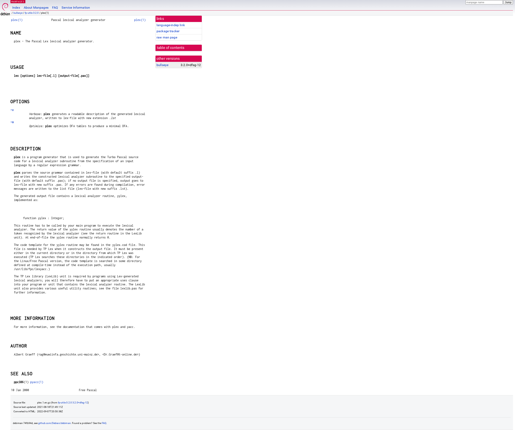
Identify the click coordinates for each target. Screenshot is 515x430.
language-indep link (171, 25)
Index (16, 7)
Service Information (76, 7)
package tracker (168, 31)
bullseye (18, 12)
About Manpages (36, 7)
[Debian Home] (5, 8)
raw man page (167, 37)
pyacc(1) (36, 382)
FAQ (55, 7)
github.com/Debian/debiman (54, 423)
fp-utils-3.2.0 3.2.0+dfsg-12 (73, 402)
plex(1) (17, 20)
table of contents (170, 48)
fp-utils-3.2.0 (32, 12)
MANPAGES (17, 1)
